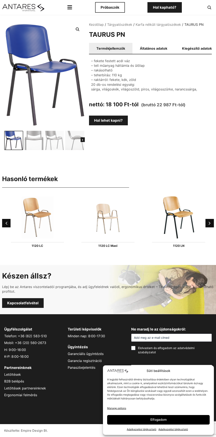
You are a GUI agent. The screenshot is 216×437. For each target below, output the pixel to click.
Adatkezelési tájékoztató (141, 429)
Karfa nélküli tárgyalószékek (158, 24)
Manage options (116, 408)
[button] (77, 29)
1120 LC (37, 245)
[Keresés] (209, 7)
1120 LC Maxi (107, 245)
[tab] (110, 48)
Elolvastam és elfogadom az (166, 350)
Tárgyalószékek (119, 24)
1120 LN (178, 245)
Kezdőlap (96, 24)
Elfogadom (158, 420)
